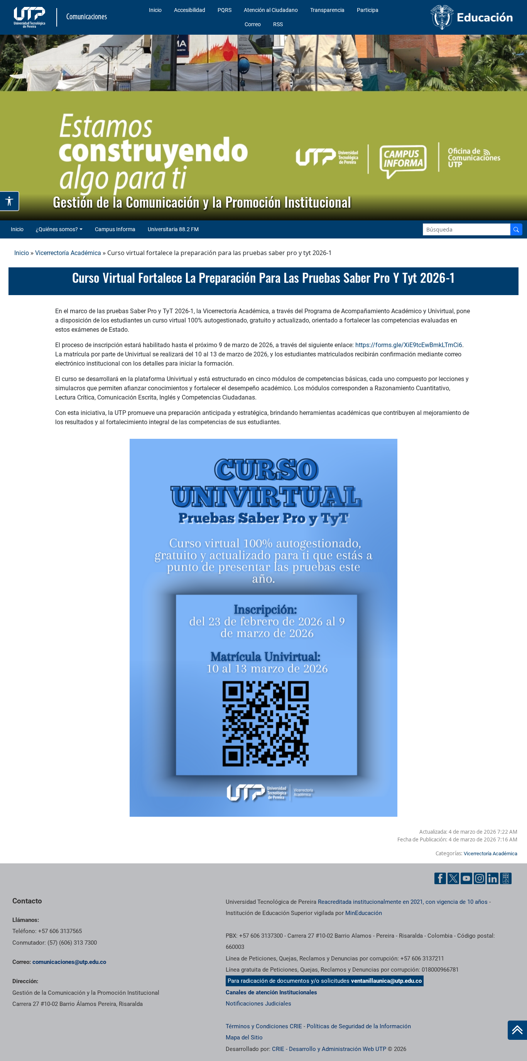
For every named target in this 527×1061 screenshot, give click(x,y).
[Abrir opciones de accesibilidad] (9, 201)
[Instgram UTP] (479, 878)
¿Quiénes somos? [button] (57, 229)
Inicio (155, 10)
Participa (367, 10)
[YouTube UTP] (466, 878)
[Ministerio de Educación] (458, 17)
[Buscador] (516, 229)
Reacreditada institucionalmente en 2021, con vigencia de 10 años (403, 901)
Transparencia (327, 10)
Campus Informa (115, 229)
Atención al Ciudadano (271, 10)
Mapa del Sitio (244, 1037)
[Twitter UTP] (453, 878)
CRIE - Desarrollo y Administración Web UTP (329, 1049)
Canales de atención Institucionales (271, 992)
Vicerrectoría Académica (68, 253)
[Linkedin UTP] (492, 878)
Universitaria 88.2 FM (173, 229)
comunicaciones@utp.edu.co (69, 962)
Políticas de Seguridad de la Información (359, 1026)
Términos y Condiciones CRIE (264, 1026)
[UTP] (30, 17)
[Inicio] (517, 1030)
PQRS (224, 10)
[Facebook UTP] (440, 878)
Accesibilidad (189, 10)
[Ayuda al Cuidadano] (506, 878)
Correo (253, 24)
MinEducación (363, 913)
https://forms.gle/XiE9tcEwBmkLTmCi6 (408, 345)
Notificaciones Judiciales (258, 1003)
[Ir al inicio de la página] (517, 1030)
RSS (278, 24)
